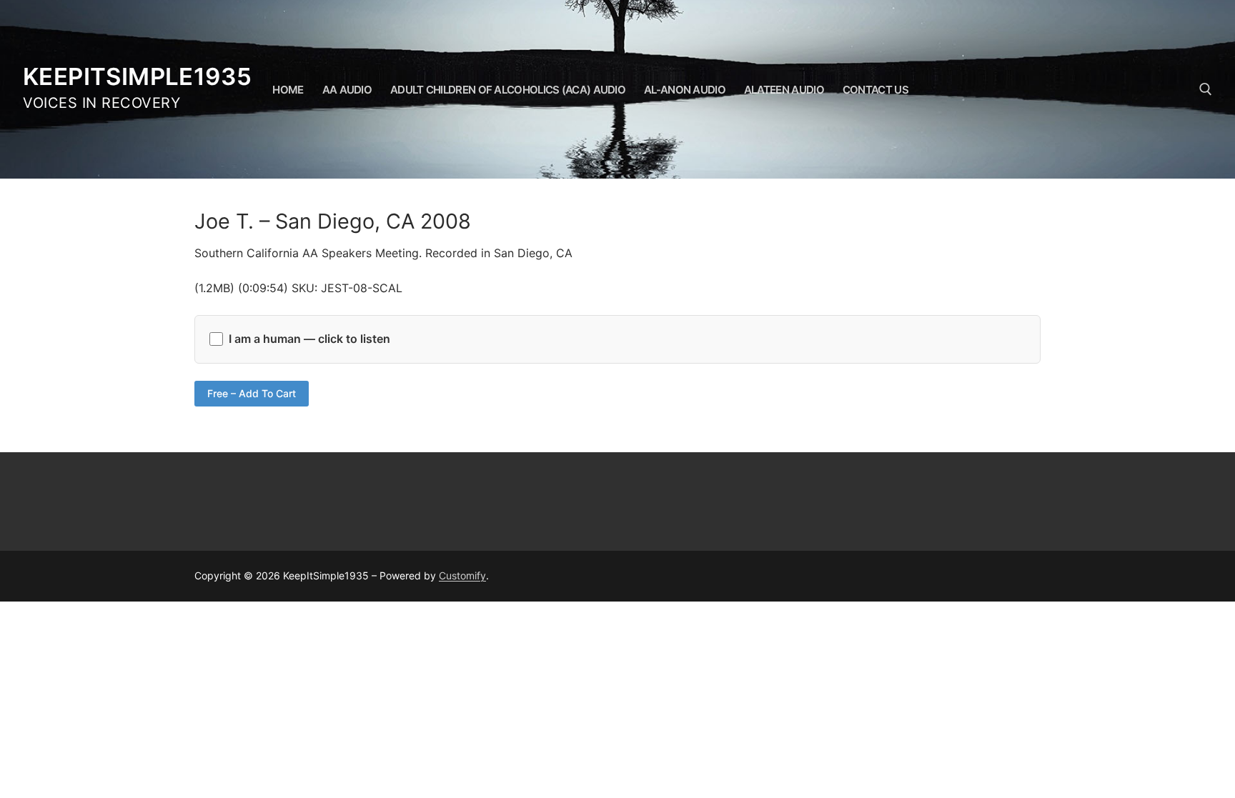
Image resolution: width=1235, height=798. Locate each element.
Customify (462, 575)
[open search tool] (1205, 89)
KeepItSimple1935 (137, 76)
